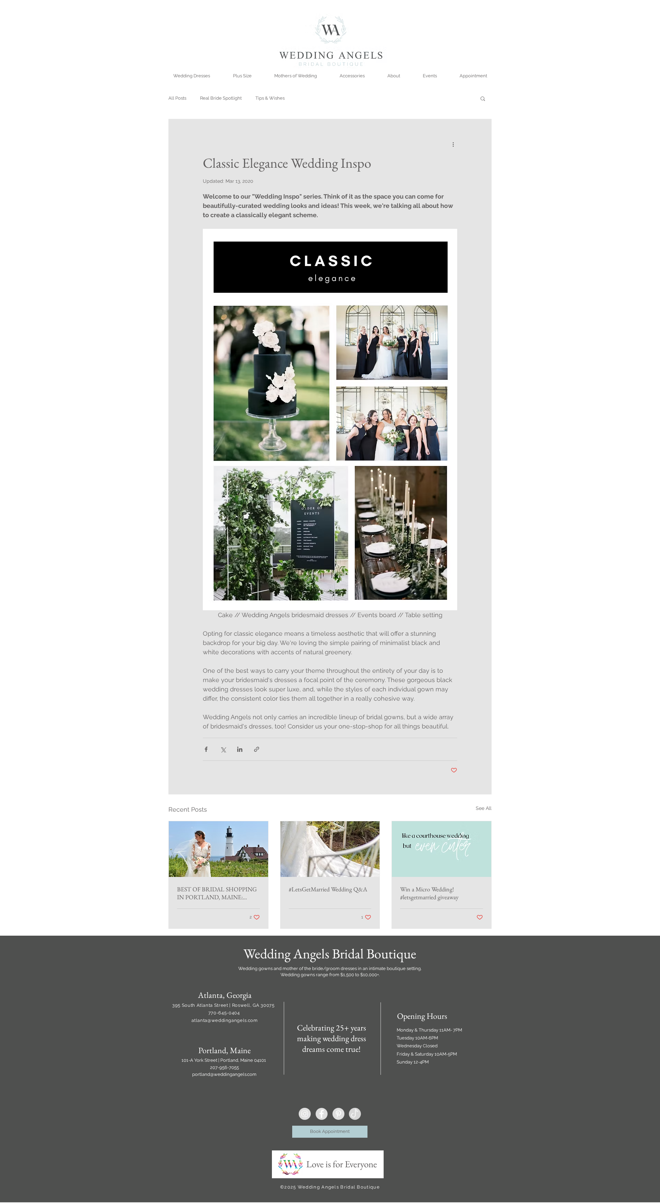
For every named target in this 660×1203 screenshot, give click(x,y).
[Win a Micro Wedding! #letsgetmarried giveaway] (441, 849)
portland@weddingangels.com (224, 1074)
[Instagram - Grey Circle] (305, 1114)
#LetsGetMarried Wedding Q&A (328, 889)
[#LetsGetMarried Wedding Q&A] (330, 849)
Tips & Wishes (270, 98)
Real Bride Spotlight (221, 98)
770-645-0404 (224, 1012)
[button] (483, 98)
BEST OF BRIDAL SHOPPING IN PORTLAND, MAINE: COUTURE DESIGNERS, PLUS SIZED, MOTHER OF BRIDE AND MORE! (218, 893)
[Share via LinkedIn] (239, 749)
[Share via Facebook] (206, 749)
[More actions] (453, 144)
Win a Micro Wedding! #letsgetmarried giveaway (429, 893)
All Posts (177, 98)
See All (484, 808)
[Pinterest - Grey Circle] (338, 1114)
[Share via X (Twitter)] (223, 749)
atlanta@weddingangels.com (224, 1020)
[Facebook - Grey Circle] (322, 1114)
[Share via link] (256, 749)
